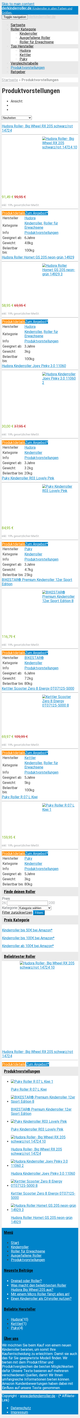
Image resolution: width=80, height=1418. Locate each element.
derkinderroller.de (42, 17)
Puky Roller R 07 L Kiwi (20, 797)
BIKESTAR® (34, 658)
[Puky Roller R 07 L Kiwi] (40, 817)
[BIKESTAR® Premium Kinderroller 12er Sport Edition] (40, 610)
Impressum (19, 1412)
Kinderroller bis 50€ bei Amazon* (27, 930)
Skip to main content (18, 4)
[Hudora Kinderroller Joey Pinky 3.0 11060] (40, 396)
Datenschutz (21, 1408)
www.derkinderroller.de (37, 1396)
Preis (6, 898)
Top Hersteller (22, 46)
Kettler (25, 55)
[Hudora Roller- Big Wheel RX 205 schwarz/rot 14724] (40, 164)
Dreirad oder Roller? (26, 1281)
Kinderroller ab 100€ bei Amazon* (28, 946)
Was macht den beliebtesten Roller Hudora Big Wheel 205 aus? (38, 1287)
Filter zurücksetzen (17, 912)
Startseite (10, 80)
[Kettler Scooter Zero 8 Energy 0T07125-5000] (40, 713)
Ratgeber (18, 72)
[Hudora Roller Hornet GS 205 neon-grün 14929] (40, 281)
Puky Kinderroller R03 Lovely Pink (28, 478)
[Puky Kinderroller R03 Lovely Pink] (40, 503)
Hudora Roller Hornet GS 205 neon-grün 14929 (38, 257)
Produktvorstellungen (28, 67)
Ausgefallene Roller (35, 38)
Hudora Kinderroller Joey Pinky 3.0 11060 (34, 366)
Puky (23, 59)
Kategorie (9, 908)
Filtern (39, 912)
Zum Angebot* (36, 213)
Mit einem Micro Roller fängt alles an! (40, 1294)
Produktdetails (13, 213)
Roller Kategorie (23, 29)
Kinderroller (28, 33)
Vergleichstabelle (24, 63)
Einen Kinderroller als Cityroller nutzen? (41, 1298)
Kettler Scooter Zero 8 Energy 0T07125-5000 (38, 688)
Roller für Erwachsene (37, 42)
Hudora (25, 50)
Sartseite (18, 25)
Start (15, 1243)
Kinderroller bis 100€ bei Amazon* (28, 938)
